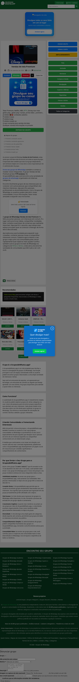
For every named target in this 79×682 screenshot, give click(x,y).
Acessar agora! (39, 351)
